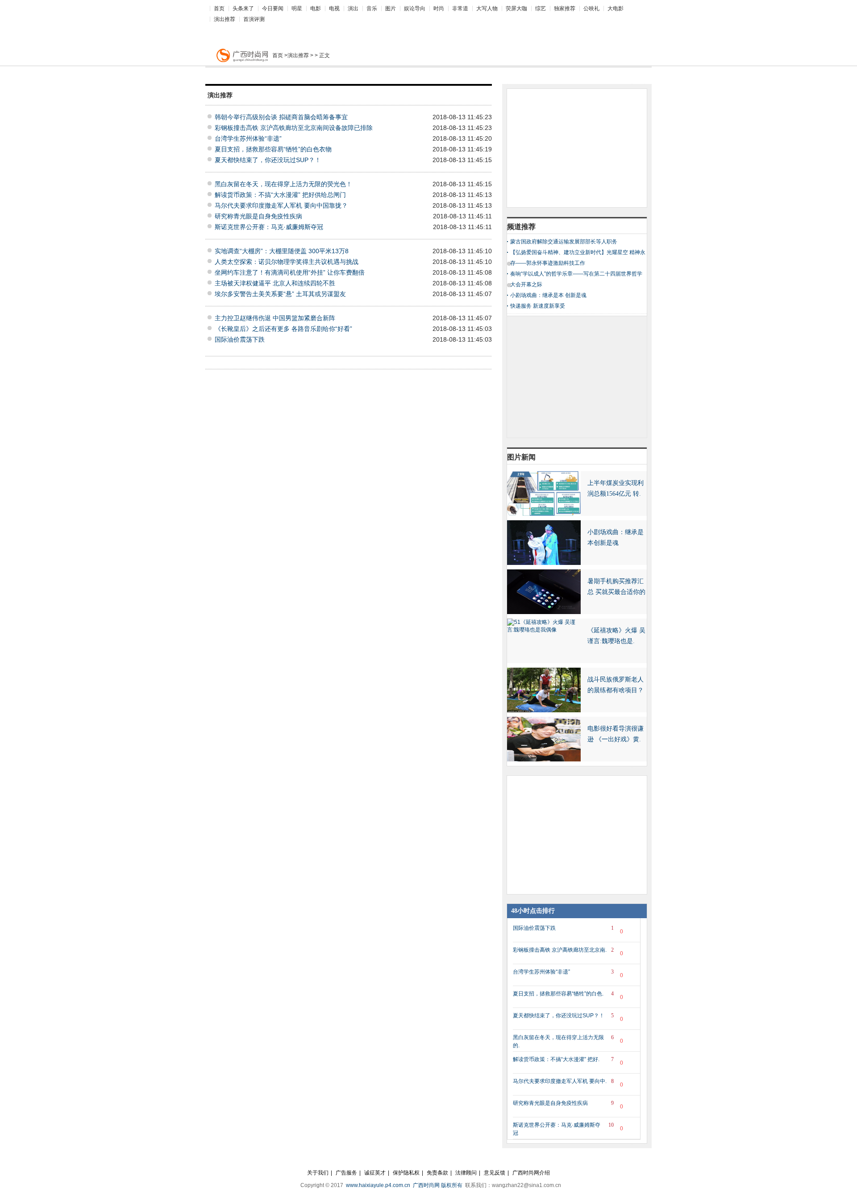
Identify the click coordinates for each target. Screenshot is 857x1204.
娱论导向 (414, 8)
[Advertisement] (419, 29)
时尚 (438, 8)
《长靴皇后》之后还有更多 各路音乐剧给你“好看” (283, 328)
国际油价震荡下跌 (240, 339)
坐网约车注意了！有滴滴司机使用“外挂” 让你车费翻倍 (290, 272)
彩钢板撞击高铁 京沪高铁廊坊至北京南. (568, 952)
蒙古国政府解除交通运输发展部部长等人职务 (563, 241)
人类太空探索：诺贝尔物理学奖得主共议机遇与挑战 (286, 261)
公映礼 (591, 8)
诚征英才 (375, 1173)
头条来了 (243, 8)
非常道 (460, 8)
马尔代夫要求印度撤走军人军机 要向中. (568, 1083)
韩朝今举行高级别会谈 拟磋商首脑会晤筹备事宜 (281, 117)
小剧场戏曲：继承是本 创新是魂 (548, 295)
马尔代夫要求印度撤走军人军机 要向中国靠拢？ (281, 205)
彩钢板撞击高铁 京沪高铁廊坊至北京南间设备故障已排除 (294, 127)
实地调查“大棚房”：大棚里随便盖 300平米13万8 (282, 251)
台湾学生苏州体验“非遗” (248, 138)
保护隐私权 (406, 1173)
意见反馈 (494, 1173)
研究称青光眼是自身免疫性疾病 (258, 216)
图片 (390, 8)
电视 (334, 8)
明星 (296, 8)
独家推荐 (564, 8)
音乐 (371, 8)
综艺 (540, 8)
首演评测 (254, 19)
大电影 (615, 8)
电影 (315, 8)
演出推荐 (224, 19)
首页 (219, 8)
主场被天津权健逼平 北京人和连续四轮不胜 (275, 283)
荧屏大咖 (516, 8)
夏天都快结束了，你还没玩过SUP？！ (268, 159)
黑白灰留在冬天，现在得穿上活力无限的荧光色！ (283, 184)
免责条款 (437, 1173)
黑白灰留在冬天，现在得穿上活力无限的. (568, 1041)
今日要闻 (272, 8)
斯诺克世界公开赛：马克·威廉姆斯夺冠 (269, 226)
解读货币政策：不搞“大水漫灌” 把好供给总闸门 (280, 194)
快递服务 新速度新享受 (537, 306)
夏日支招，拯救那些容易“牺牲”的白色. (568, 995)
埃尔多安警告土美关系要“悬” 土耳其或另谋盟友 (280, 293)
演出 (353, 8)
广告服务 (346, 1173)
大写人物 (487, 8)
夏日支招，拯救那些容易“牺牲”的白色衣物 (273, 149)
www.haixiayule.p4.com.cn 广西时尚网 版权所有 (405, 1185)
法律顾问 (466, 1173)
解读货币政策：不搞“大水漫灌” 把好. (568, 1061)
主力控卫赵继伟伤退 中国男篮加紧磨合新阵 (275, 318)
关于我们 (318, 1173)
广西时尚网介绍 (531, 1173)
